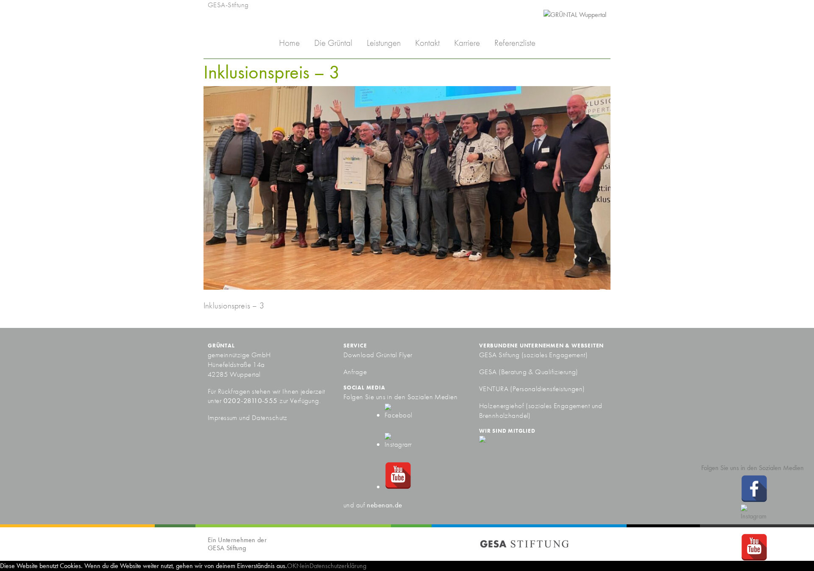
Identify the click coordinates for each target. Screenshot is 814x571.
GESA (489, 371)
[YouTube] (398, 486)
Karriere (467, 42)
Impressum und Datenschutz (247, 417)
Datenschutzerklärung (337, 565)
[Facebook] (398, 415)
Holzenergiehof (501, 405)
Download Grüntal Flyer (378, 354)
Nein (302, 565)
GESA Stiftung (499, 354)
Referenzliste (514, 42)
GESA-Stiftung (228, 4)
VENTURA (494, 388)
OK (291, 565)
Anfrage (355, 371)
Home (289, 42)
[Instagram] (398, 444)
